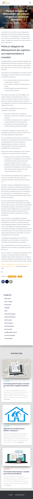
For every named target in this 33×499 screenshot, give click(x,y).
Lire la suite (7, 399)
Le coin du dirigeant (9, 335)
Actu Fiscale (7, 298)
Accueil (11, 494)
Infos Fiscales (8, 320)
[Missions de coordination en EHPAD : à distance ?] (16, 413)
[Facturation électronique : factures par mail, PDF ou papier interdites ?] (16, 369)
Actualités (7, 307)
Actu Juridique (12, 276)
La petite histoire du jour (10, 332)
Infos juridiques (8, 323)
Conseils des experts (9, 314)
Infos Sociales (8, 329)
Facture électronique (9, 317)
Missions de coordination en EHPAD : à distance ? (14, 430)
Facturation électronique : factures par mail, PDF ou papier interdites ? (16, 386)
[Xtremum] (6, 3)
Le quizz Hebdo (8, 338)
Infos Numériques (9, 326)
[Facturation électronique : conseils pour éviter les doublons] (16, 457)
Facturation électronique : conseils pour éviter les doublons (16, 473)
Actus (19, 276)
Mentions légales (19, 494)
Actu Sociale (7, 304)
